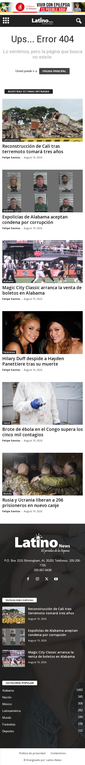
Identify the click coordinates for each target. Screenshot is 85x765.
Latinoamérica (11, 139)
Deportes (8, 731)
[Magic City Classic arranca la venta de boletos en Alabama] (42, 261)
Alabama (8, 210)
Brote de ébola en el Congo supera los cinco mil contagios (42, 432)
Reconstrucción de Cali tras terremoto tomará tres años (32, 149)
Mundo (7, 493)
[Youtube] (56, 579)
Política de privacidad (32, 753)
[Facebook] (29, 579)
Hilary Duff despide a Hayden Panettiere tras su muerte (33, 361)
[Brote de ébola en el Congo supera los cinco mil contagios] (42, 403)
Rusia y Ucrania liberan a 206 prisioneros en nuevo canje (32, 502)
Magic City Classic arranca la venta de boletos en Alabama (42, 290)
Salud (6, 423)
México (7, 704)
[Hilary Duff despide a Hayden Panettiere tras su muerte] (42, 332)
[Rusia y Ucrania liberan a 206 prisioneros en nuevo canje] (42, 474)
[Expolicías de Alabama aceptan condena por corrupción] (42, 191)
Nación (6, 697)
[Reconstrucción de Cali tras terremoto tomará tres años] (42, 120)
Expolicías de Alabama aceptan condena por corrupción (35, 219)
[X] (47, 579)
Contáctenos (58, 753)
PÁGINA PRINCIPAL (54, 71)
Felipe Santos (11, 157)
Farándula (9, 352)
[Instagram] (38, 579)
